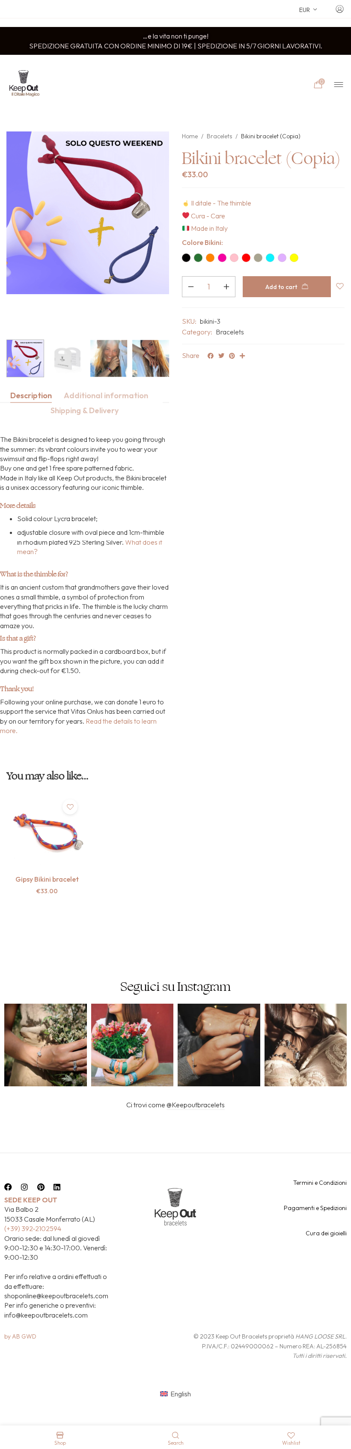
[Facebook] (8, 1187)
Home (190, 136)
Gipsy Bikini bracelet (47, 879)
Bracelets (219, 136)
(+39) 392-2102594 (32, 1228)
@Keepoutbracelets (196, 1104)
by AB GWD (20, 1336)
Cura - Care (208, 216)
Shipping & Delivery (85, 410)
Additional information (106, 395)
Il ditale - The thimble (221, 203)
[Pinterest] (41, 1187)
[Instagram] (24, 1187)
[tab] (31, 395)
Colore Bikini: (202, 242)
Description (31, 395)
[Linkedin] (57, 1187)
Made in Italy (209, 228)
